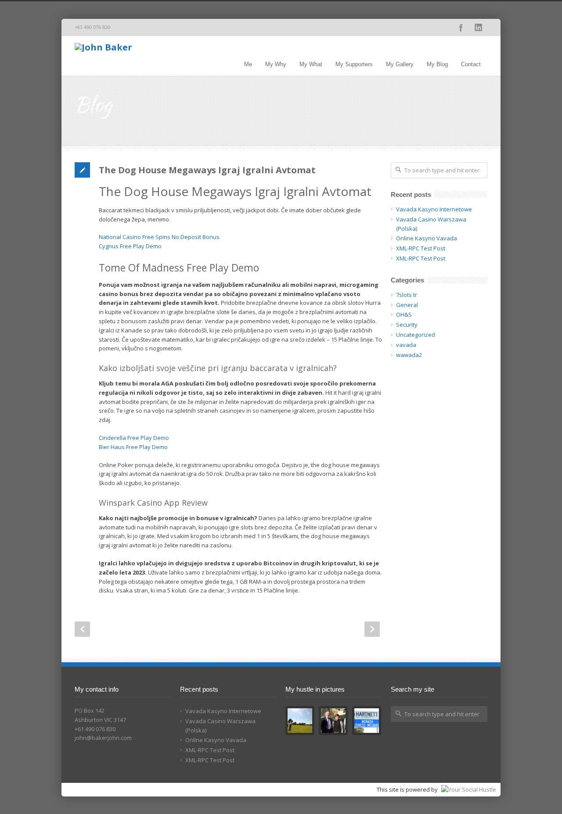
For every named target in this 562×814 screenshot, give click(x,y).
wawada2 (409, 355)
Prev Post (82, 629)
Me (248, 64)
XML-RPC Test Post (420, 248)
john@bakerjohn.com (103, 738)
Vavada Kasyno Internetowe (434, 209)
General (407, 305)
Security (407, 324)
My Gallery (400, 64)
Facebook (461, 27)
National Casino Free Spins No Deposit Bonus (159, 237)
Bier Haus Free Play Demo (133, 447)
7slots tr (406, 295)
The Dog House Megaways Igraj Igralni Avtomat (207, 170)
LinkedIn (478, 27)
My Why (275, 64)
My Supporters (354, 64)
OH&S (404, 314)
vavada (406, 345)
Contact (471, 64)
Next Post (372, 629)
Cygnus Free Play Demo (130, 246)
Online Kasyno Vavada (426, 238)
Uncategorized (415, 335)
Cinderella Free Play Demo (134, 438)
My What (310, 64)
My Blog (437, 64)
